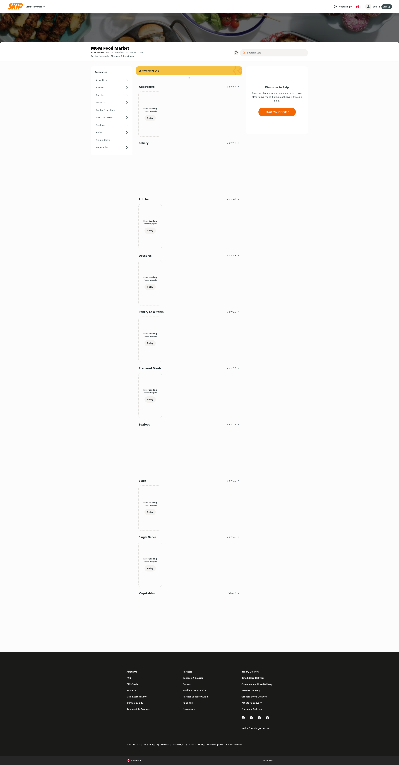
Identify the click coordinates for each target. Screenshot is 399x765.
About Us (132, 671)
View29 (231, 311)
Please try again (150, 111)
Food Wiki (188, 702)
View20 (231, 480)
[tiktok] (267, 719)
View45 (231, 537)
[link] (112, 80)
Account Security (196, 744)
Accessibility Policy (179, 744)
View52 (231, 368)
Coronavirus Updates (214, 744)
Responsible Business (138, 709)
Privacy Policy (148, 744)
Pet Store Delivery (251, 702)
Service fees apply (100, 56)
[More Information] (236, 52)
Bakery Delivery (250, 671)
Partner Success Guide (195, 696)
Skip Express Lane (137, 696)
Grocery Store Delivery (254, 696)
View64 (231, 199)
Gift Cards (132, 684)
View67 (231, 86)
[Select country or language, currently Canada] (357, 6)
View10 (231, 143)
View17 (231, 424)
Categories (101, 72)
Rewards (131, 690)
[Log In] (368, 7)
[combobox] (276, 53)
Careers (187, 684)
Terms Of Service (134, 744)
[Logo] (16, 6)
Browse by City (135, 702)
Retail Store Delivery (252, 678)
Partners (187, 671)
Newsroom (189, 709)
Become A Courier (193, 678)
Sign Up (386, 6)
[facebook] (251, 719)
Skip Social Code (163, 744)
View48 (231, 255)
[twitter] (243, 719)
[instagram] (259, 719)
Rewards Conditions (233, 744)
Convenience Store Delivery (256, 684)
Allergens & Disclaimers (122, 56)
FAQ (129, 678)
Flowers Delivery (250, 690)
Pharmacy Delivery (251, 709)
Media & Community (194, 690)
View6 (232, 593)
